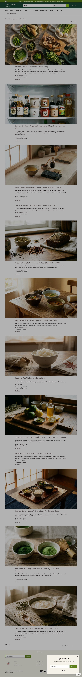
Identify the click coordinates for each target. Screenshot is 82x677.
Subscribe (73, 666)
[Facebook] (62, 670)
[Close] (77, 656)
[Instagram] (64, 670)
